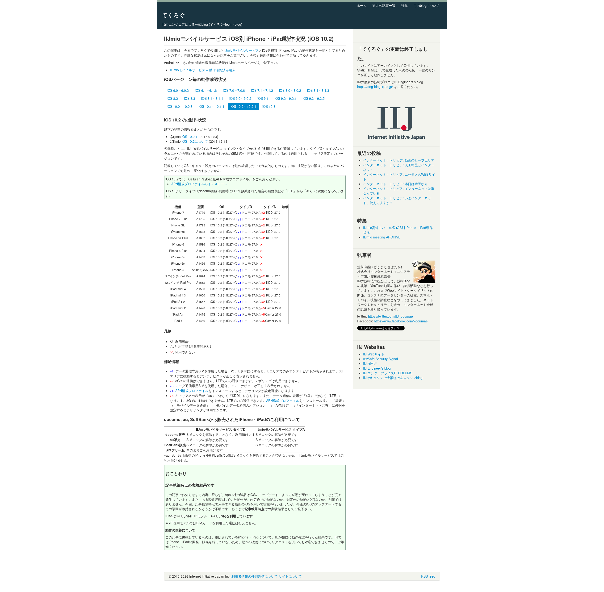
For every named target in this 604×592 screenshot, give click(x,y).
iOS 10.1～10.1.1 (211, 106)
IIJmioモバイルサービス (241, 50)
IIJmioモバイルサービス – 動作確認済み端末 (202, 69)
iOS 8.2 (172, 98)
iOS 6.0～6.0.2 (178, 90)
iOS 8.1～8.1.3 (318, 90)
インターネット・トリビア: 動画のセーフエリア (398, 160)
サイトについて (290, 576)
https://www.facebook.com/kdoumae (401, 321)
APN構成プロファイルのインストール (199, 183)
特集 (404, 5)
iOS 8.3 (189, 98)
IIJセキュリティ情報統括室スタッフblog (393, 377)
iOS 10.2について (195, 141)
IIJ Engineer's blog (377, 368)
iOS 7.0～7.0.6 (234, 90)
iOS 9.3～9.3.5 (314, 98)
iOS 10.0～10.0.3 (180, 106)
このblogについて (426, 5)
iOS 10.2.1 (189, 136)
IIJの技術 (370, 363)
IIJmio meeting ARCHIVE (381, 237)
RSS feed (428, 576)
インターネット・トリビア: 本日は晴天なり (395, 183)
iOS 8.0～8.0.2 (290, 90)
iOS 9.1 (262, 98)
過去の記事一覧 (383, 5)
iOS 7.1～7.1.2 (262, 90)
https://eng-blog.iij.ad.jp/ (375, 86)
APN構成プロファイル (191, 390)
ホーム (362, 5)
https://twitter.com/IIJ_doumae (390, 316)
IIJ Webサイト (373, 354)
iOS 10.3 (268, 106)
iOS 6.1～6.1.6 (206, 90)
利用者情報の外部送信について (254, 576)
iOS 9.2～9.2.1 (286, 98)
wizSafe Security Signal (380, 358)
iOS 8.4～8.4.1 (212, 98)
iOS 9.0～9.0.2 (240, 98)
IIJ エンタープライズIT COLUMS (387, 373)
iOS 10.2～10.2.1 (243, 106)
